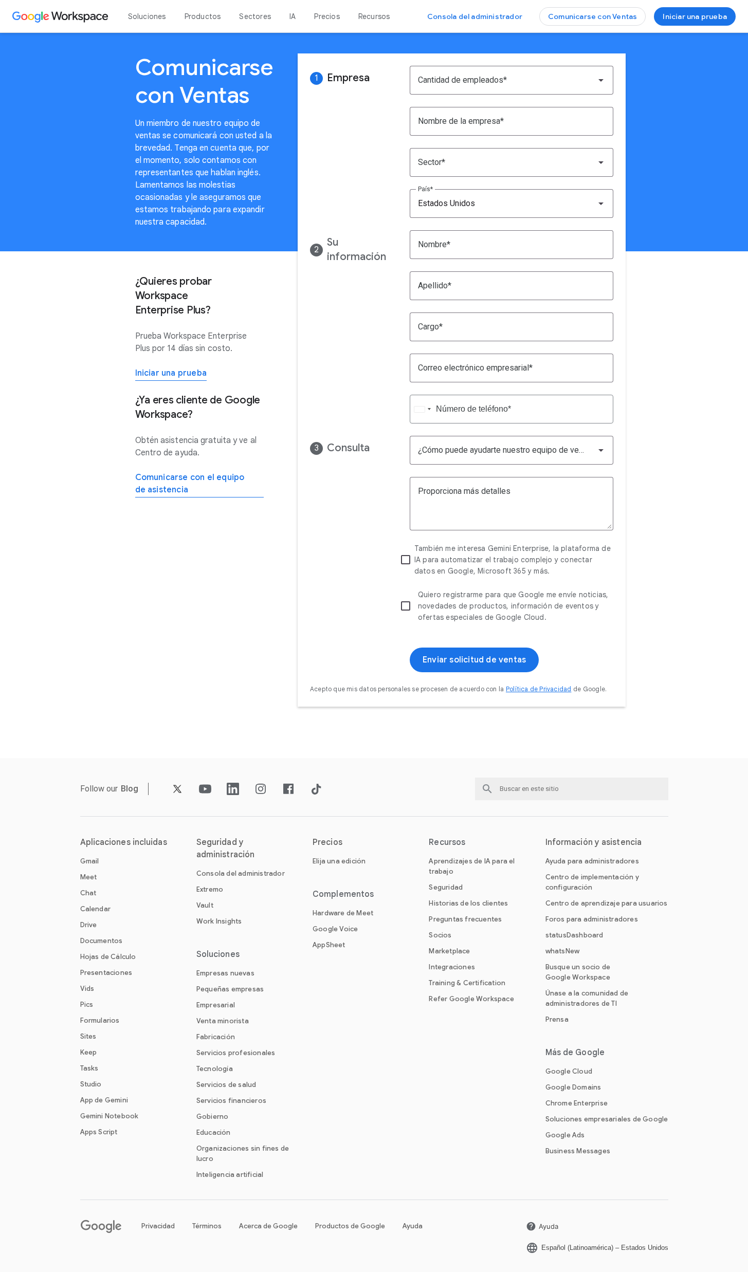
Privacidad (158, 1226)
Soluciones (147, 16)
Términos (207, 1226)
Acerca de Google (268, 1226)
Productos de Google (350, 1226)
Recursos (374, 16)
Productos (203, 16)
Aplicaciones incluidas (123, 842)
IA (292, 16)
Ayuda (413, 1226)
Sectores (255, 16)
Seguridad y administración (225, 848)
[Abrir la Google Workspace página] (61, 16)
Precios (326, 16)
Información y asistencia (593, 842)
